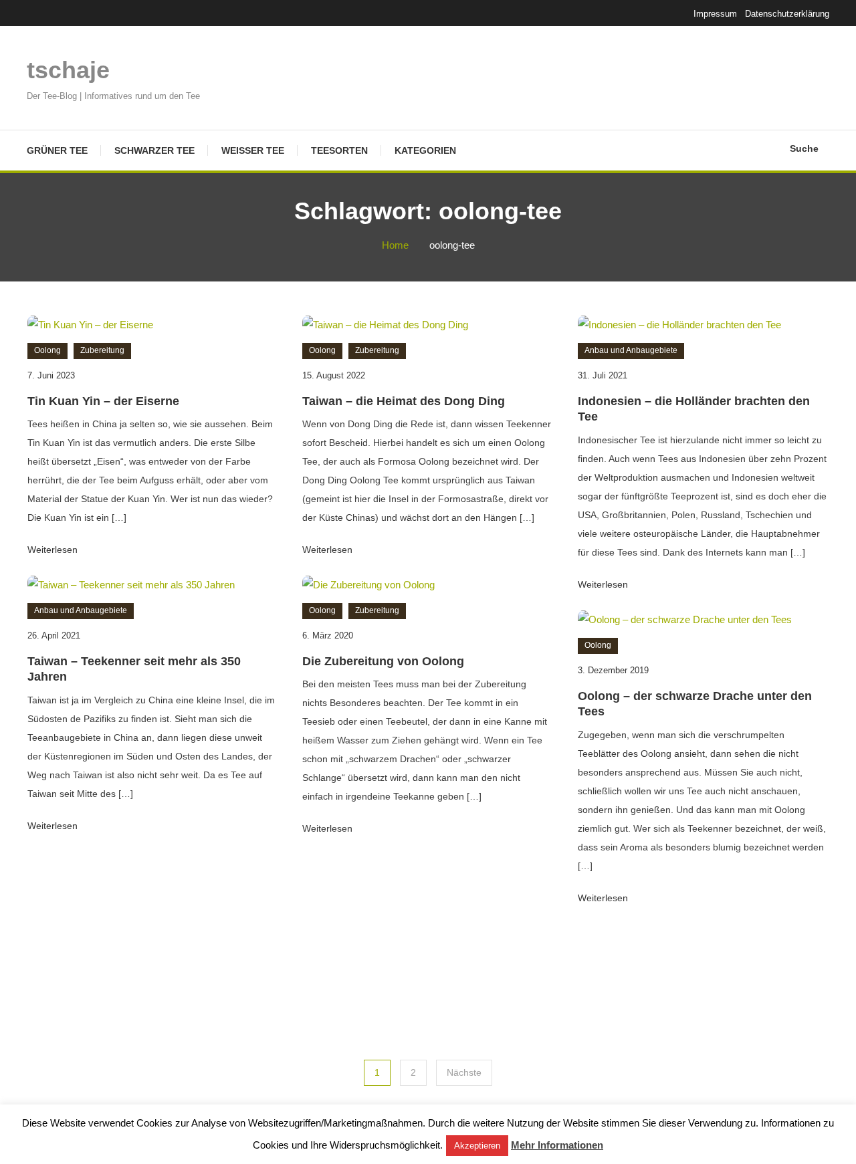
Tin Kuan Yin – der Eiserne (103, 401)
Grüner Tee (57, 150)
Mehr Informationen (557, 1145)
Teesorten (339, 150)
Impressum (715, 14)
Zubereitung (102, 350)
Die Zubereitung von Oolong (383, 661)
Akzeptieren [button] (477, 1146)
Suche (804, 148)
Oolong (47, 350)
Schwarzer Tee (154, 150)
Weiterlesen (53, 549)
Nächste (464, 1072)
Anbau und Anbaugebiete (630, 350)
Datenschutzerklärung (787, 14)
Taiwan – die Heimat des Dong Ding (403, 401)
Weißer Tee (252, 150)
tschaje (68, 70)
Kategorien (425, 150)
